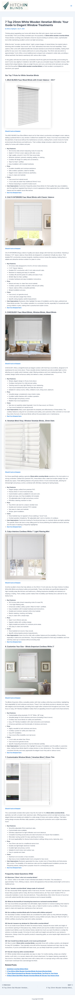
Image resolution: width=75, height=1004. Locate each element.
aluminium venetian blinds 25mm (17, 969)
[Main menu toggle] (71, 6)
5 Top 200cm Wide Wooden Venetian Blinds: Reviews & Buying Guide (29, 971)
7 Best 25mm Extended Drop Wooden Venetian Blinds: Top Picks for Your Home (32, 973)
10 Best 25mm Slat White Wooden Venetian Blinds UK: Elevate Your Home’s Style (33, 975)
